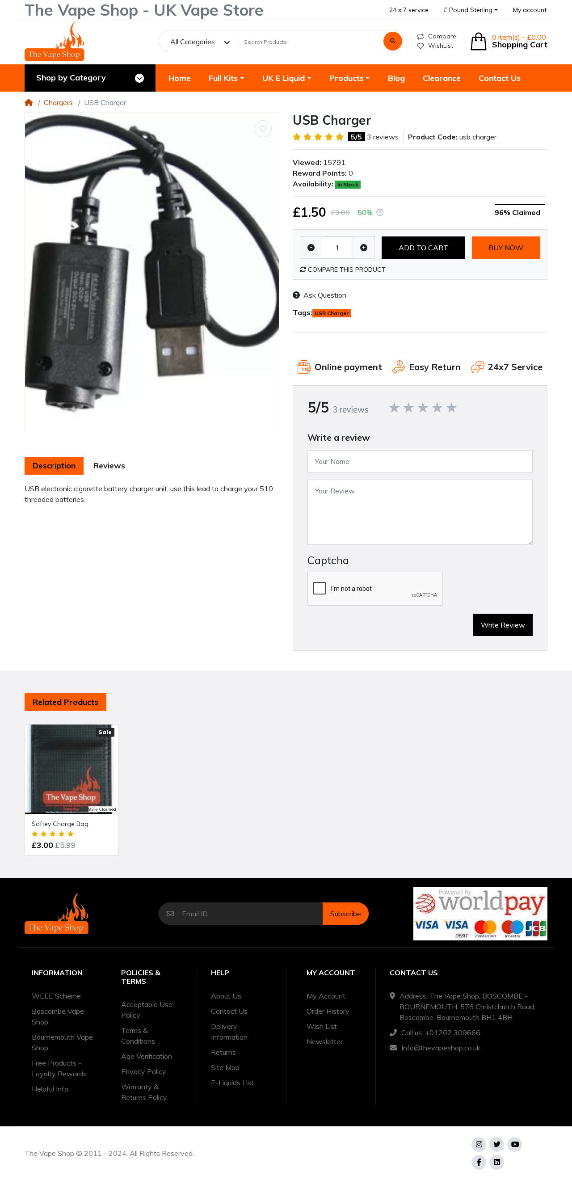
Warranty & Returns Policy (144, 1092)
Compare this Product (346, 270)
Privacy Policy (143, 1071)
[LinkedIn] (496, 1162)
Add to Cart (423, 247)
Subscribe (345, 913)
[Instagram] (478, 1144)
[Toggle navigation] (139, 78)
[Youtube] (514, 1144)
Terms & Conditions (138, 1035)
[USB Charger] (152, 272)
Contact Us (229, 1011)
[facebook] (478, 1162)
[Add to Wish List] (263, 128)
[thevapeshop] (54, 41)
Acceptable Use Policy (146, 1010)
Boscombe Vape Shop (58, 1016)
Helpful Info (50, 1088)
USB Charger (332, 313)
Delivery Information (229, 1031)
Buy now (505, 247)
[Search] (392, 41)
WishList (440, 46)
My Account (326, 995)
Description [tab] (54, 465)
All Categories (192, 41)
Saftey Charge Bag (60, 824)
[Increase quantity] (364, 247)
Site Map (225, 1067)
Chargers (58, 102)
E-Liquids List (232, 1082)
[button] (470, 10)
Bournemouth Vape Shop (62, 1042)
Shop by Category (71, 77)
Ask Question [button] (324, 295)
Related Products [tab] (65, 702)
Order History (328, 1011)
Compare (442, 36)
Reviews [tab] (109, 465)
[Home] (29, 102)
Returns (223, 1052)
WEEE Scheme (56, 995)
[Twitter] (496, 1144)
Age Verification (146, 1056)
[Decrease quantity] (311, 247)
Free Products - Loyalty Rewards (59, 1068)
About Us (226, 995)
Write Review (503, 624)
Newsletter (325, 1041)
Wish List (322, 1026)
